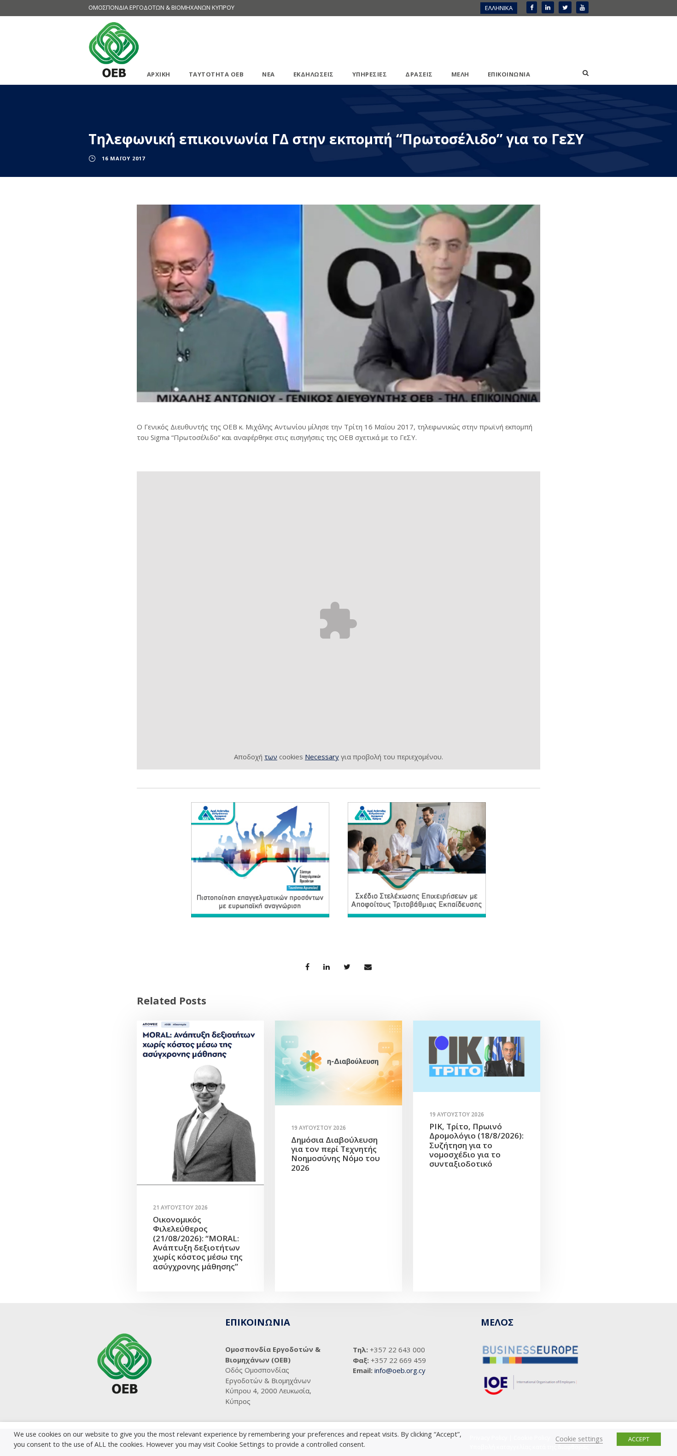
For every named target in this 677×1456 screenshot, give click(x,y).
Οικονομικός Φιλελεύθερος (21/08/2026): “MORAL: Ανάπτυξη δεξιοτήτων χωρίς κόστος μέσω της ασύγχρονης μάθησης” (198, 1243)
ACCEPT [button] (638, 1439)
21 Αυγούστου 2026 (180, 1207)
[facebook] (531, 7)
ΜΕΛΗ (460, 74)
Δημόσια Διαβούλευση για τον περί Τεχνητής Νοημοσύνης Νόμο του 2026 (335, 1153)
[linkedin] (548, 7)
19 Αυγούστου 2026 (318, 1128)
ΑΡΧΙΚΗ (158, 74)
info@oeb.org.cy (400, 1370)
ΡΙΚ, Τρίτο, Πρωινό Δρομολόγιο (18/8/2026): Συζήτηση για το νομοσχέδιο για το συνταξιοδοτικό (476, 1145)
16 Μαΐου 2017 (123, 158)
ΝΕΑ (268, 74)
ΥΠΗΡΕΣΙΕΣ (369, 74)
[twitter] (565, 7)
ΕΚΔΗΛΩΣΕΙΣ (313, 74)
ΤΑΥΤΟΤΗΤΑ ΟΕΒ (216, 74)
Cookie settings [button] (579, 1438)
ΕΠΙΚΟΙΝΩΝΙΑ (509, 74)
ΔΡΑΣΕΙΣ (419, 74)
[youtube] (582, 7)
